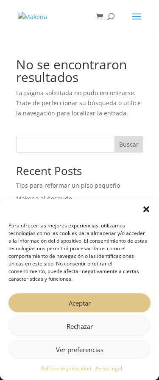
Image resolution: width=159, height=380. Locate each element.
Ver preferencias (79, 349)
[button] (146, 209)
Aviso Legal (108, 368)
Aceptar (80, 303)
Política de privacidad (66, 368)
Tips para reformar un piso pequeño (68, 185)
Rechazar (80, 326)
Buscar (129, 144)
